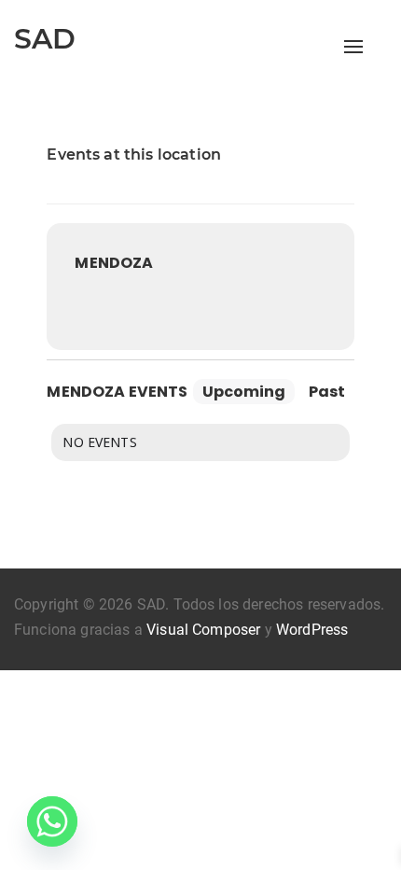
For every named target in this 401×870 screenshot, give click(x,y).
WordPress (312, 629)
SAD (45, 38)
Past (327, 391)
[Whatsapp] (52, 821)
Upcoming (243, 391)
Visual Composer (203, 629)
